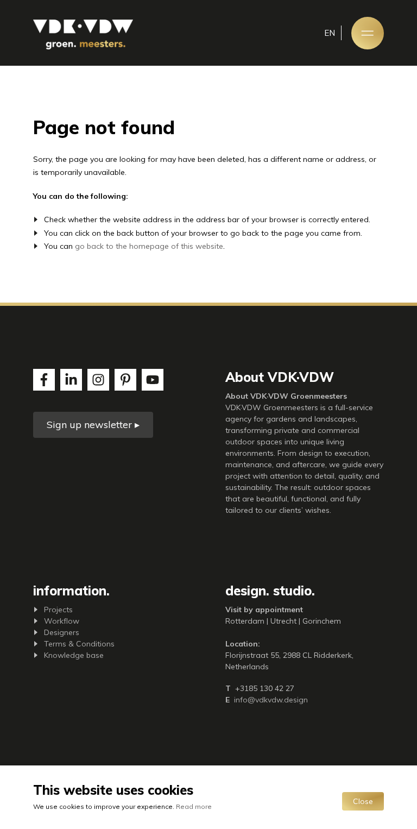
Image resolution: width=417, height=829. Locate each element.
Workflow (61, 621)
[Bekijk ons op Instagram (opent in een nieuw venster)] (98, 380)
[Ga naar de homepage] (83, 34)
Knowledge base (74, 655)
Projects (58, 609)
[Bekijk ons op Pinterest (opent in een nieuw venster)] (125, 380)
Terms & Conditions (79, 644)
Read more (194, 806)
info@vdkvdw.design (271, 700)
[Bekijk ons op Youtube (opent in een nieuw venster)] (152, 380)
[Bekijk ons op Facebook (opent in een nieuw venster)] (44, 380)
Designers (61, 632)
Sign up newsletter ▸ (93, 424)
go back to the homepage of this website (149, 246)
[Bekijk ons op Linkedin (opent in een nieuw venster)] (71, 380)
